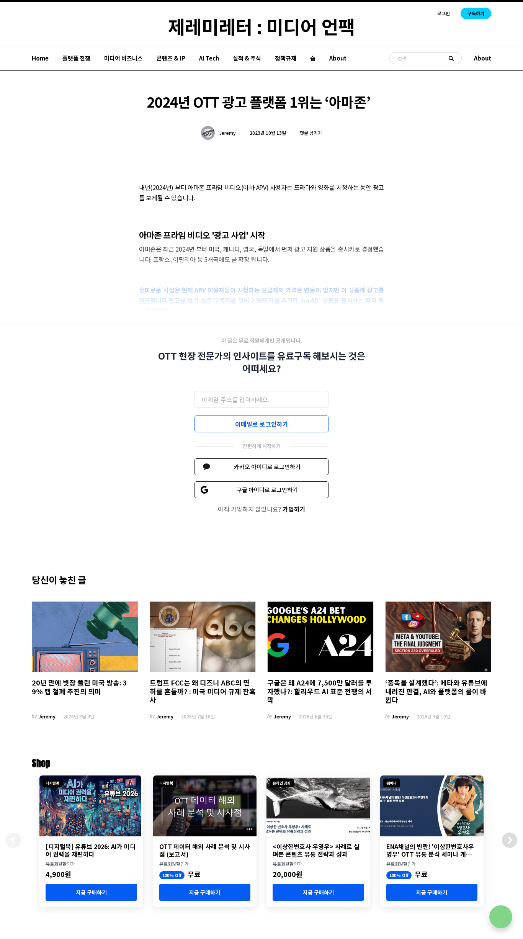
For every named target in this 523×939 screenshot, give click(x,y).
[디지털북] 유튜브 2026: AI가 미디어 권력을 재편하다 (91, 850)
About (337, 58)
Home (40, 58)
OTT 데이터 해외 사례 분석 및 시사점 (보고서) (204, 850)
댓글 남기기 (311, 132)
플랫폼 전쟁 (76, 58)
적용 (144, 300)
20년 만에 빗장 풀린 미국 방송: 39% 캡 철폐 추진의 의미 (79, 686)
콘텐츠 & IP (171, 58)
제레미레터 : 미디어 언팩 (261, 26)
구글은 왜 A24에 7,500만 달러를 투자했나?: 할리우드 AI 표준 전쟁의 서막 (319, 691)
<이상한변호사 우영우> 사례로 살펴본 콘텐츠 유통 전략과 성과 (316, 850)
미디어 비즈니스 (123, 58)
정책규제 (285, 58)
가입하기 (294, 509)
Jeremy (227, 133)
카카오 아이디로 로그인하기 (267, 467)
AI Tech (209, 58)
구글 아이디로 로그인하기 (267, 490)
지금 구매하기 (91, 892)
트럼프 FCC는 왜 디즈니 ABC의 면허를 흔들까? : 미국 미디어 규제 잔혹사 (203, 691)
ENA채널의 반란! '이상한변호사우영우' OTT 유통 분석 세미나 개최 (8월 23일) (430, 850)
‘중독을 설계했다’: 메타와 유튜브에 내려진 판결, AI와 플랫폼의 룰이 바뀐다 (436, 691)
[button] (509, 840)
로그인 (443, 13)
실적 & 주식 (247, 58)
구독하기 (475, 13)
